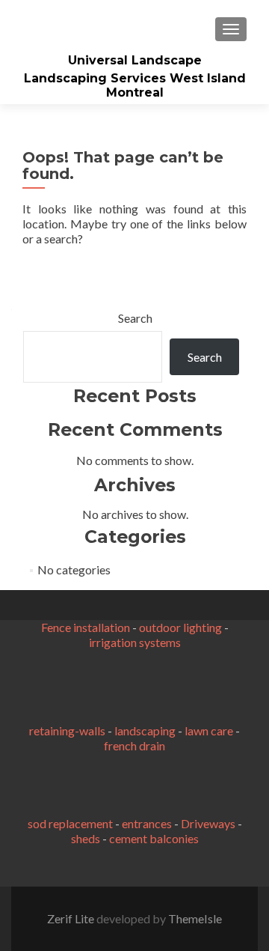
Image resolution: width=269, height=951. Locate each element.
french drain (134, 745)
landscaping (145, 730)
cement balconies (154, 838)
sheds (85, 838)
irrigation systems (135, 642)
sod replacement (70, 823)
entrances (147, 823)
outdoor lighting (180, 627)
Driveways (208, 823)
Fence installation (85, 627)
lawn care (209, 730)
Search (135, 318)
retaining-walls (67, 730)
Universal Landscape (135, 60)
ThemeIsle (195, 918)
